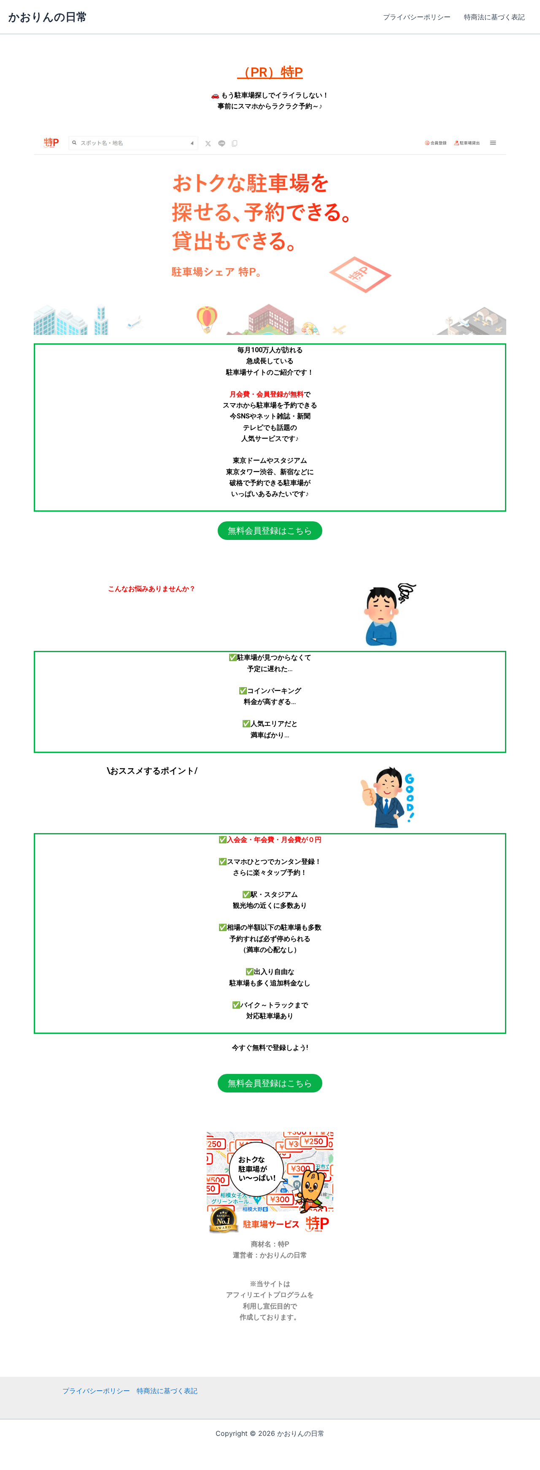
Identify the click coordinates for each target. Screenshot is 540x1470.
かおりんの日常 (47, 16)
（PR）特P (270, 72)
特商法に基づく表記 (494, 17)
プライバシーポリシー (417, 17)
